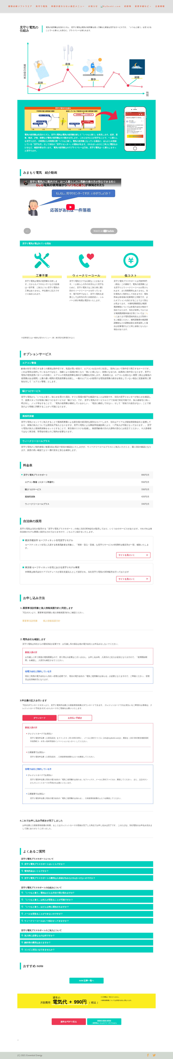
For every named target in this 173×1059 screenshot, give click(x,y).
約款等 (127, 6)
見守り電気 (42, 6)
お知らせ (93, 6)
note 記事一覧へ (86, 980)
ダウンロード (39, 718)
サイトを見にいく (127, 555)
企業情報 (160, 6)
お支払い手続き (75, 718)
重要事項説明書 (29, 621)
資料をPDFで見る (69, 1022)
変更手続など (142, 6)
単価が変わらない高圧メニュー (68, 6)
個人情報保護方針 (51, 621)
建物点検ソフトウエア (20, 6)
